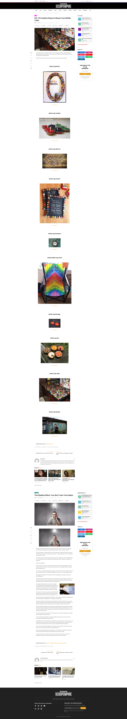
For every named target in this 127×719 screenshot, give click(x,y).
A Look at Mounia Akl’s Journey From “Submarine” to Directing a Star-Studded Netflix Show (40, 479)
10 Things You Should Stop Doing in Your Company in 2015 (55, 643)
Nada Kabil (42, 458)
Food (55, 10)
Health (70, 10)
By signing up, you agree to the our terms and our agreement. (85, 77)
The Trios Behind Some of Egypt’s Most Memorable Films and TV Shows (54, 479)
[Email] (31, 68)
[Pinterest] (31, 63)
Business (50, 10)
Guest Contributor (40, 497)
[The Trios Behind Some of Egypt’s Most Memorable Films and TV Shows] (54, 473)
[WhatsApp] (31, 66)
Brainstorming (37, 646)
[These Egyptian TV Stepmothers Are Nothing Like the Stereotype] (68, 473)
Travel (60, 10)
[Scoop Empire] (63, 5)
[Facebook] (31, 55)
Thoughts (85, 10)
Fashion (65, 10)
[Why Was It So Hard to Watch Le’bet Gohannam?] (40, 671)
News (36, 10)
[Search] (90, 10)
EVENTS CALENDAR (42, 1)
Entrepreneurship (43, 646)
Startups (51, 646)
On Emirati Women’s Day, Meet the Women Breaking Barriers (54, 676)
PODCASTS (36, 1)
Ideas (48, 646)
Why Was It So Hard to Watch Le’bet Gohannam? (40, 676)
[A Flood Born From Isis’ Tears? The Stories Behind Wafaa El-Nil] (68, 671)
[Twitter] (31, 58)
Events (45, 10)
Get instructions (55, 140)
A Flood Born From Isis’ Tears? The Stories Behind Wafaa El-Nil (68, 677)
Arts (40, 10)
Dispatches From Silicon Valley (47, 652)
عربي (47, 1)
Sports (75, 10)
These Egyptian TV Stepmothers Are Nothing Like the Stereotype (68, 479)
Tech (80, 10)
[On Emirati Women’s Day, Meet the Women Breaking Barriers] (54, 671)
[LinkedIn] (31, 61)
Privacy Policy (87, 77)
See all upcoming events (83, 44)
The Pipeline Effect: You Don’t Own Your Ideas (44, 453)
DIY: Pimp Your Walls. (49, 443)
